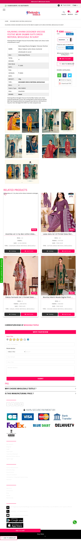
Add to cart (66, 59)
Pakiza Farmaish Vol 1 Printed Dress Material (23, 297)
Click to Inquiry (65, 80)
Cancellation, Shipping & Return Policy (17, 477)
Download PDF (66, 83)
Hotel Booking (10, 470)
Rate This (10, 336)
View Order (9, 451)
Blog (7, 493)
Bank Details (9, 498)
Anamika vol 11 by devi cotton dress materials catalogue (28, 234)
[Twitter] (70, 75)
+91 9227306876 (23, 6)
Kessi (20, 94)
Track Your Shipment (12, 454)
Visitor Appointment (12, 467)
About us (9, 488)
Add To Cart (29, 251)
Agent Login (9, 459)
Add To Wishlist (9, 538)
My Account (9, 444)
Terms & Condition (11, 475)
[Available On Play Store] (59, 5)
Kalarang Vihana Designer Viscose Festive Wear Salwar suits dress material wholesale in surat (34, 25)
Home (6, 21)
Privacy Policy (10, 472)
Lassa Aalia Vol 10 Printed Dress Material (59, 234)
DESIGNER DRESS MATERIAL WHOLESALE (21, 21)
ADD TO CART (20, 531)
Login (7, 449)
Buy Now (40, 534)
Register (8, 447)
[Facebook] (64, 75)
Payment (8, 479)
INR (75, 5)
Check (69, 48)
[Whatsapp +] (59, 75)
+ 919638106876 (12, 6)
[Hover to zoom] (22, 121)
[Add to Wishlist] (5, 194)
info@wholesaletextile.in (21, 515)
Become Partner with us (13, 456)
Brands (8, 495)
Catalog (13, 251)
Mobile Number (11, 348)
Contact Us (9, 491)
